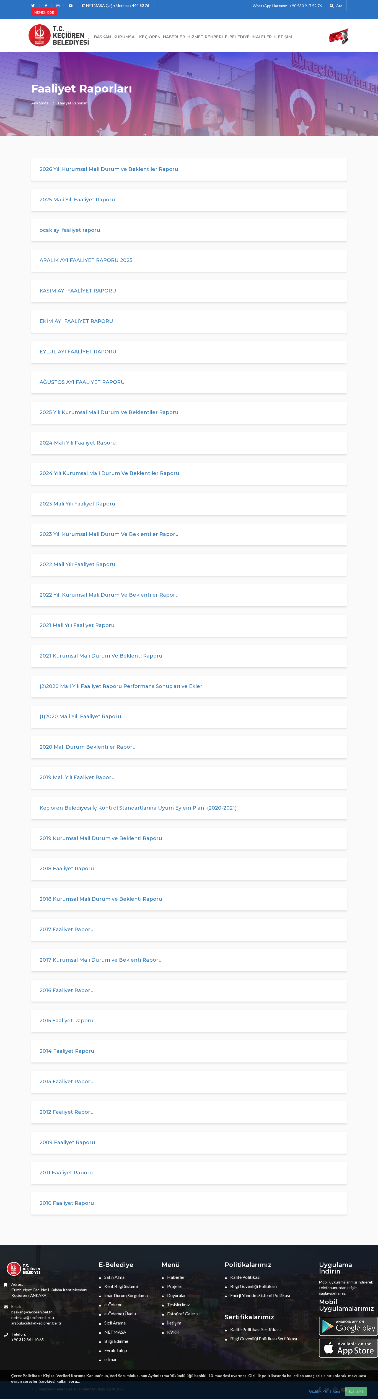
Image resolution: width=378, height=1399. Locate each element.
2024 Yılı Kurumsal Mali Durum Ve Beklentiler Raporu (109, 473)
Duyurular (176, 1295)
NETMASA (114, 1331)
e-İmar (110, 1359)
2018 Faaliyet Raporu (67, 869)
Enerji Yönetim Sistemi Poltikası (259, 1295)
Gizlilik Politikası (324, 1391)
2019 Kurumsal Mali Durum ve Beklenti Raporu (101, 838)
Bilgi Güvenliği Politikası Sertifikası (263, 1338)
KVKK (172, 1331)
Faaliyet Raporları (72, 103)
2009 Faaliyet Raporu (67, 1142)
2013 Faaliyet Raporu (67, 1082)
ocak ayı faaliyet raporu (70, 230)
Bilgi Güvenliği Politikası (253, 1286)
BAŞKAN (102, 36)
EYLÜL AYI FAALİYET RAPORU (78, 352)
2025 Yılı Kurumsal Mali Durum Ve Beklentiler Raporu (109, 412)
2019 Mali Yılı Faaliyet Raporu (77, 777)
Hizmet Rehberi (205, 36)
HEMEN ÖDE (44, 12)
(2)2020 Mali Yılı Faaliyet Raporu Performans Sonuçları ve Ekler (121, 686)
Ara (338, 5)
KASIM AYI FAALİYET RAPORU (78, 291)
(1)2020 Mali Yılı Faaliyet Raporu (80, 716)
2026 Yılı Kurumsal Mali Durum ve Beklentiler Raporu (109, 169)
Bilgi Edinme (115, 1341)
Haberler (175, 1277)
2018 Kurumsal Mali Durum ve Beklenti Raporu (101, 899)
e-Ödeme (112, 1304)
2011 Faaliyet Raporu (66, 1173)
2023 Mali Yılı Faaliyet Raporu (77, 504)
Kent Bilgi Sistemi (120, 1286)
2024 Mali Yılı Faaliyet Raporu (78, 443)
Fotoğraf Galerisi (183, 1313)
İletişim (283, 36)
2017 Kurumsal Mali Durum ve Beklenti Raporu (101, 960)
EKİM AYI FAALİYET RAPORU (76, 321)
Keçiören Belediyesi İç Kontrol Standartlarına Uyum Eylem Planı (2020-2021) (138, 808)
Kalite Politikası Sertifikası (255, 1329)
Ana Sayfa (39, 103)
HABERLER (174, 36)
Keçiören (149, 36)
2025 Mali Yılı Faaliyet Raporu (77, 200)
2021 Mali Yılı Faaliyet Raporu (77, 625)
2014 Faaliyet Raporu (67, 1051)
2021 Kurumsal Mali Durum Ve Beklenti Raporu (101, 656)
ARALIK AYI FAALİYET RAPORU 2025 (86, 260)
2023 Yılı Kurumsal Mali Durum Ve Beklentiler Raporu (109, 534)
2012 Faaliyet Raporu (67, 1112)
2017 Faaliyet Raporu (67, 929)
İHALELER (262, 36)
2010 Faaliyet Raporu (67, 1203)
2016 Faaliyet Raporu (67, 990)
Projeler (174, 1286)
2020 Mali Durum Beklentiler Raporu (88, 747)
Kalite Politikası (244, 1277)
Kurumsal (125, 36)
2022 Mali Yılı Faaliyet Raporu (77, 564)
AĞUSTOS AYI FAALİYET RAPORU (82, 382)
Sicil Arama (114, 1322)
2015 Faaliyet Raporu (67, 1021)
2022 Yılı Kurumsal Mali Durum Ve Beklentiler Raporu (109, 595)
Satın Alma (114, 1277)
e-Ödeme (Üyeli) (119, 1313)
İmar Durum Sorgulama (125, 1295)
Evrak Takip (115, 1350)
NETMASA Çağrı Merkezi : (117, 5)
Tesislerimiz (178, 1304)
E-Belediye (237, 36)
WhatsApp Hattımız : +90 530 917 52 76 (287, 5)
